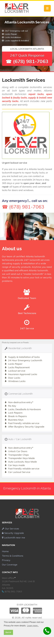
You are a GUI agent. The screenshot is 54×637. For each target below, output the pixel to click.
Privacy (6, 560)
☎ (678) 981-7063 (27, 61)
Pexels (24, 70)
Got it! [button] (8, 632)
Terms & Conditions (12, 555)
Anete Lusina (13, 70)
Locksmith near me (14, 537)
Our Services (12, 528)
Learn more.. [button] (33, 626)
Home (5, 551)
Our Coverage (9, 564)
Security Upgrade (14, 533)
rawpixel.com (15, 342)
